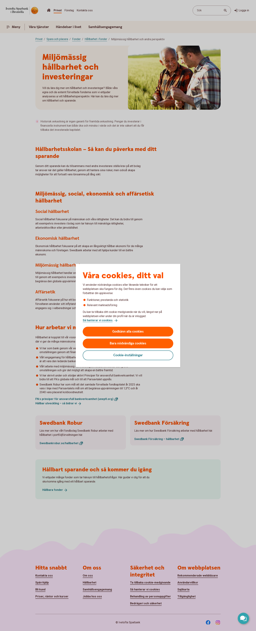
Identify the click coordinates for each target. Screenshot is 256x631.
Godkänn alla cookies (128, 331)
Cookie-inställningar (128, 355)
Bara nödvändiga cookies (128, 343)
